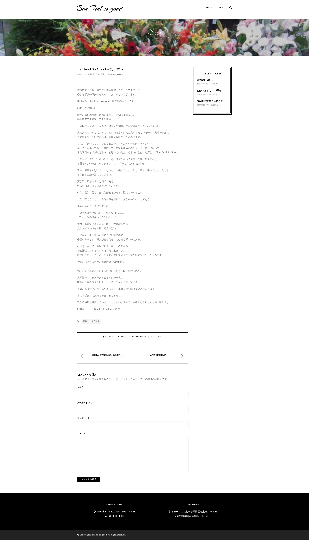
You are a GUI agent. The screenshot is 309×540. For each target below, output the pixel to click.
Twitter (125, 337)
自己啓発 (96, 321)
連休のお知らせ (205, 79)
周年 (85, 321)
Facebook (110, 337)
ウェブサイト (83, 418)
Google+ (156, 337)
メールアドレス (85, 402)
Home (209, 7)
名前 (80, 387)
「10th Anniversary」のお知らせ (106, 355)
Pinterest (140, 337)
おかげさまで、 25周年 (209, 90)
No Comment (117, 74)
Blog (222, 7)
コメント (81, 433)
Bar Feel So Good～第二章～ (100, 69)
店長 (102, 74)
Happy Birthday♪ (158, 355)
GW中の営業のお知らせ (210, 101)
